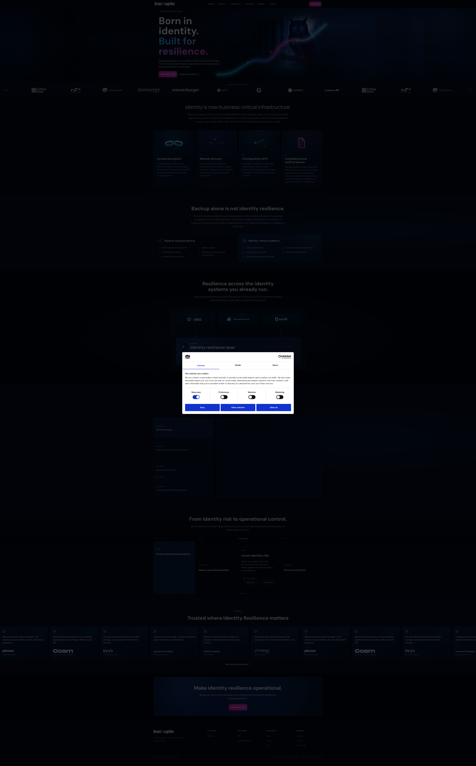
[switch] (224, 397)
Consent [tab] (201, 365)
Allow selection (238, 407)
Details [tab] (238, 365)
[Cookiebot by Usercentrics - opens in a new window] (280, 357)
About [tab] (275, 365)
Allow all (273, 407)
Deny (202, 407)
